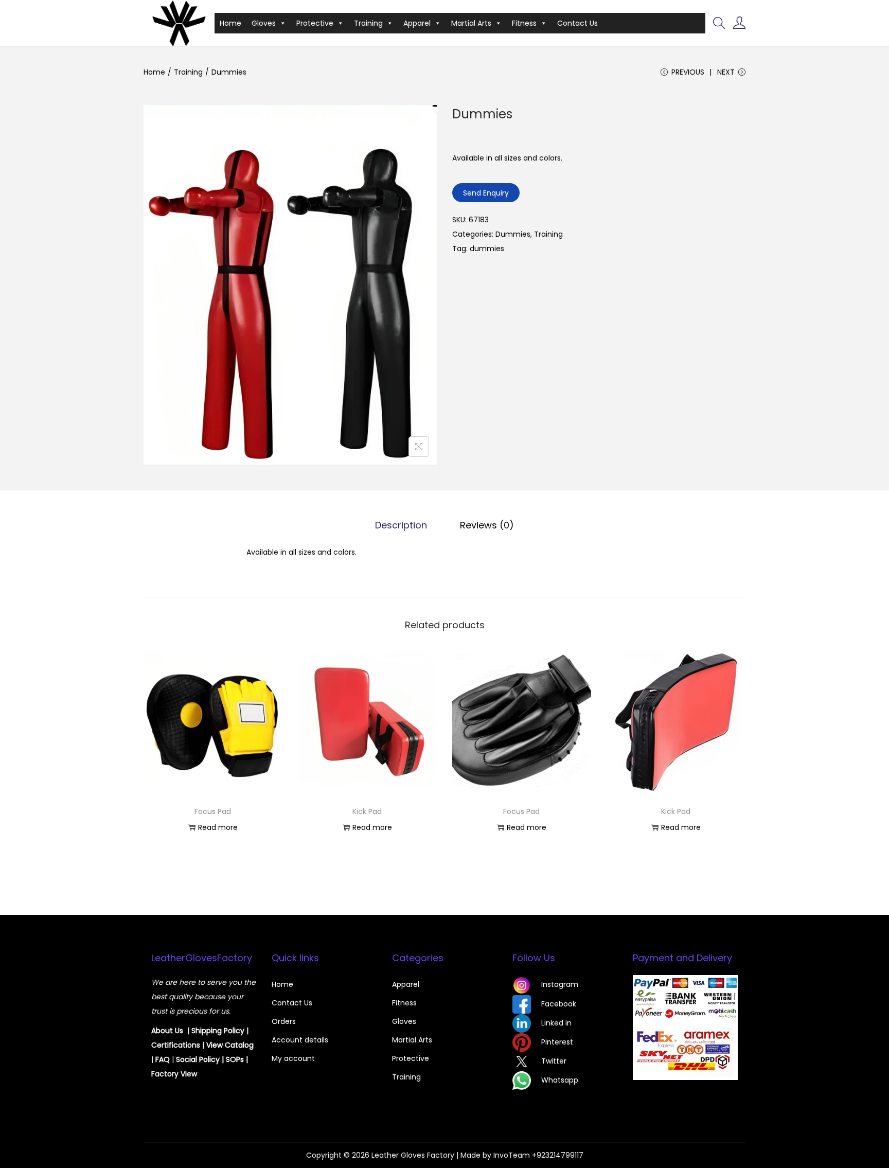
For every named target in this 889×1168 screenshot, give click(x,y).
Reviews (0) (487, 525)
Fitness (524, 23)
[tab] (401, 525)
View (215, 1045)
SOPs (235, 1059)
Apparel (417, 23)
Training (368, 23)
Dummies (512, 234)
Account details (300, 1040)
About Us (167, 1030)
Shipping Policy (217, 1030)
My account (293, 1058)
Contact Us (577, 23)
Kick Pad (367, 811)
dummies (487, 248)
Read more (218, 827)
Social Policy (198, 1059)
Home (230, 23)
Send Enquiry (486, 193)
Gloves (264, 23)
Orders (284, 1021)
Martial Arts (471, 23)
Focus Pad (212, 811)
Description (401, 525)
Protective (314, 23)
